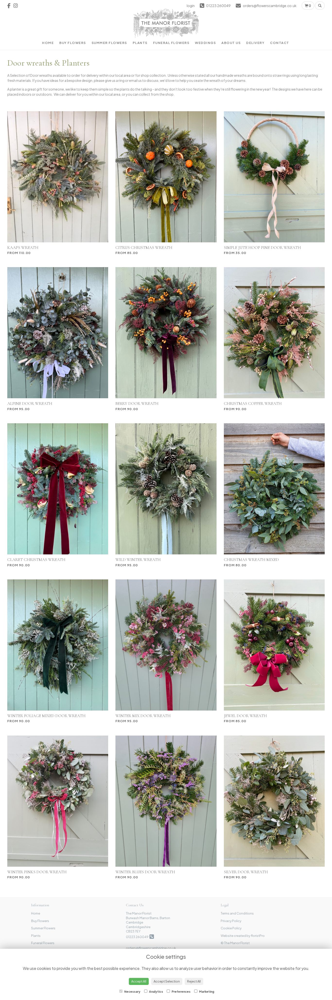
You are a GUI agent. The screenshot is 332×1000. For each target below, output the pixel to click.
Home (48, 43)
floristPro (258, 936)
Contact (279, 43)
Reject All (194, 981)
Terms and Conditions (237, 913)
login (191, 5)
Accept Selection (167, 981)
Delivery (255, 43)
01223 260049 (137, 937)
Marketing (206, 991)
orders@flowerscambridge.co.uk (151, 948)
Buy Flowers (72, 43)
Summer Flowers (109, 43)
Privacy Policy (231, 921)
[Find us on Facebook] (10, 5)
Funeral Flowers (171, 43)
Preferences (181, 991)
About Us (231, 43)
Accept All (138, 981)
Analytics (156, 991)
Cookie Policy (231, 928)
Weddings (205, 43)
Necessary (132, 991)
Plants (140, 43)
